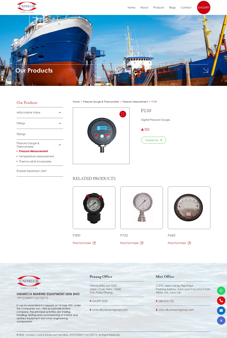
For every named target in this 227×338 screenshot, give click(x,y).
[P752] (141, 208)
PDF (147, 129)
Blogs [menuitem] (172, 7)
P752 (124, 235)
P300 (76, 235)
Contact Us (151, 140)
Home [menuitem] (131, 7)
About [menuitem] (144, 7)
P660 (171, 235)
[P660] (189, 208)
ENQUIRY (203, 7)
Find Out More (82, 243)
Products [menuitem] (158, 7)
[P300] (94, 208)
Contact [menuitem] (186, 7)
